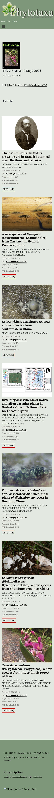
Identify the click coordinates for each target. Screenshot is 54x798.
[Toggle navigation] (3, 26)
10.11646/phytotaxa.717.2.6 (16, 605)
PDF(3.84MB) (8, 445)
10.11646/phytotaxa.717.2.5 (16, 517)
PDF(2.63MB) (8, 533)
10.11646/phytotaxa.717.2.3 (16, 340)
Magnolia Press (23, 757)
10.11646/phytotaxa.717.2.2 (16, 261)
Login (15, 21)
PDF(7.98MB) (8, 355)
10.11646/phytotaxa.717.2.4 (16, 430)
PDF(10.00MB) (9, 620)
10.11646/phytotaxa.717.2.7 (16, 695)
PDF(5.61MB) (8, 710)
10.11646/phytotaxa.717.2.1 (16, 174)
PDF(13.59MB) (9, 276)
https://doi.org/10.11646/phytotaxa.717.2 (27, 84)
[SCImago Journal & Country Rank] (20, 788)
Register (5, 21)
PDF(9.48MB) (8, 189)
